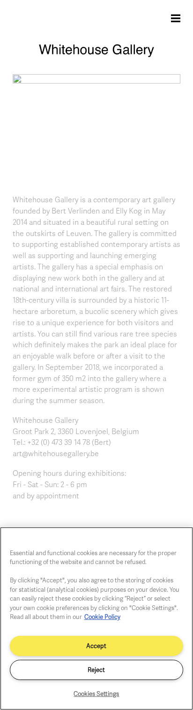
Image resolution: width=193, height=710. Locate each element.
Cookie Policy (102, 616)
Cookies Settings (96, 693)
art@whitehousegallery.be (56, 453)
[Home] (96, 55)
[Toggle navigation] (175, 18)
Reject (96, 669)
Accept (96, 645)
